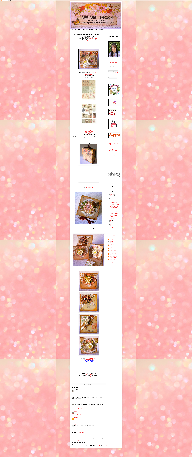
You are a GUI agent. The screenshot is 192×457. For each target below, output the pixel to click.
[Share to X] (88, 384)
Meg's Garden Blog (89, 376)
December (112, 194)
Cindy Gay (75, 411)
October (111, 197)
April (111, 222)
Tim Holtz (111, 241)
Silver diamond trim (89, 187)
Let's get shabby (112, 254)
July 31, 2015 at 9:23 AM (78, 421)
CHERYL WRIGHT (112, 145)
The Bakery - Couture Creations (113, 218)
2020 (111, 186)
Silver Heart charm (89, 132)
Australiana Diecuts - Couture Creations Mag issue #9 (115, 207)
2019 (111, 187)
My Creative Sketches (113, 253)
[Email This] (86, 384)
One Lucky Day (112, 262)
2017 (111, 190)
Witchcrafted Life (77, 402)
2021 (111, 184)
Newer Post (74, 430)
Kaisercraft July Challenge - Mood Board (114, 216)
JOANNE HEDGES (112, 147)
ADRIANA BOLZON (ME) (113, 143)
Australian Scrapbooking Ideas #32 (115, 209)
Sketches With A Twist (113, 256)
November (112, 195)
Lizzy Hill (75, 396)
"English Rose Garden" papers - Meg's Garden (115, 203)
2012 (111, 231)
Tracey (75, 424)
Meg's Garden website (88, 40)
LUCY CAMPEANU (112, 151)
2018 (111, 189)
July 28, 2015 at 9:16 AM (78, 408)
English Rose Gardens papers (94, 38)
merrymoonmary (97, 445)
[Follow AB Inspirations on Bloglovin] (112, 78)
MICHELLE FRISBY (112, 152)
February (111, 225)
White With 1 (112, 239)
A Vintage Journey (112, 245)
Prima (110, 251)
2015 (111, 193)
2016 (111, 191)
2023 (111, 182)
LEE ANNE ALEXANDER (113, 150)
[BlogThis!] (87, 384)
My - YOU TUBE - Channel (79, 29)
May (111, 221)
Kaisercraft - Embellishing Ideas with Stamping (114, 214)
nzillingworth (76, 417)
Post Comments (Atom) (80, 432)
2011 (111, 232)
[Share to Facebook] (89, 384)
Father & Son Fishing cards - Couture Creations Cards (114, 211)
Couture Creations (112, 244)
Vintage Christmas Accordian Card (114, 205)
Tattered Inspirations (113, 259)
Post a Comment (76, 428)
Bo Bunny (111, 247)
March (111, 224)
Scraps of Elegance (113, 250)
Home (89, 430)
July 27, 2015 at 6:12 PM (78, 393)
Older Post (103, 430)
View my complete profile (112, 62)
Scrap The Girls (112, 248)
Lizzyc (75, 389)
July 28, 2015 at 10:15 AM (78, 414)
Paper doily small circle (96, 185)
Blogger (106, 445)
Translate (116, 72)
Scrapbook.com (112, 260)
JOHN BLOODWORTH (113, 148)
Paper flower (83, 186)
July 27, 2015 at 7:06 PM (78, 399)
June (111, 220)
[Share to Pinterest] (90, 384)
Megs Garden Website (89, 374)
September (112, 198)
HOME (72, 29)
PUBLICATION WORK (101, 29)
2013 (111, 230)
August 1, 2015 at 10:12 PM (78, 426)
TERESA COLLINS (113, 257)
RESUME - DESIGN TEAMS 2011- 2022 (90, 29)
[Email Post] (84, 384)
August (111, 199)
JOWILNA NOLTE (112, 149)
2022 (111, 183)
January (111, 227)
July (111, 201)
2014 (111, 228)
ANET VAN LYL (111, 144)
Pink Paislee (111, 242)
